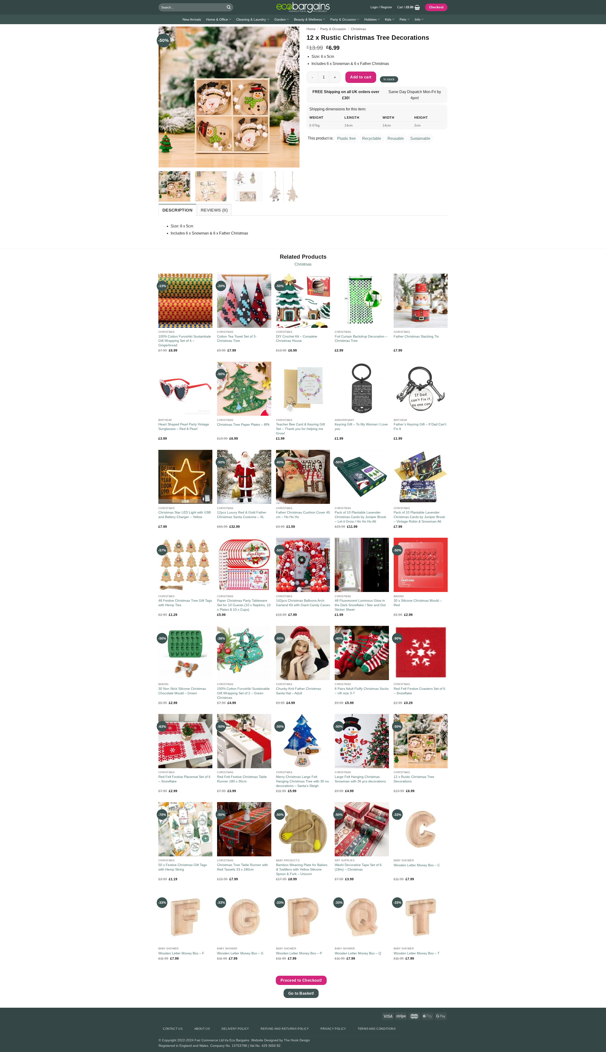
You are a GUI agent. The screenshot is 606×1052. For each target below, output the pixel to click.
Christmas (358, 29)
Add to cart (360, 77)
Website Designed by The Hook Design (280, 1040)
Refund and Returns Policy (285, 1028)
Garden (280, 19)
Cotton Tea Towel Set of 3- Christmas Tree (237, 338)
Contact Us (173, 1028)
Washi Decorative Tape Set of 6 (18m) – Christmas (358, 867)
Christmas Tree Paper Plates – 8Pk (243, 424)
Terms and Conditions (377, 1028)
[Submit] (229, 7)
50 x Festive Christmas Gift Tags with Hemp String (182, 867)
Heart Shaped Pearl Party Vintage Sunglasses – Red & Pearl (183, 426)
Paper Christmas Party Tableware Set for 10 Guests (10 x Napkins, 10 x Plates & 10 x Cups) (244, 605)
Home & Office (217, 19)
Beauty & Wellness (308, 19)
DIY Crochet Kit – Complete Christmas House (296, 338)
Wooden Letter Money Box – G (240, 953)
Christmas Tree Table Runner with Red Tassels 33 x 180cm (242, 867)
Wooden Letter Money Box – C (417, 865)
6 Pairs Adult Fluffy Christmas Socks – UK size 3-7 (362, 691)
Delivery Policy (235, 1028)
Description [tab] (177, 210)
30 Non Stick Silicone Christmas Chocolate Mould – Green (182, 691)
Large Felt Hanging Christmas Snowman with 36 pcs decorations (360, 779)
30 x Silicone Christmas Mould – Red (418, 603)
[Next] (290, 97)
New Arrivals (192, 19)
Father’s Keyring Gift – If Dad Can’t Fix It (420, 426)
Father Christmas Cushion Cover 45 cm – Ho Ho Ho (303, 514)
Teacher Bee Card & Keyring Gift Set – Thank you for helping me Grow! (300, 428)
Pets (403, 19)
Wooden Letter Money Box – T (417, 953)
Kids (388, 19)
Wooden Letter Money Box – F (181, 953)
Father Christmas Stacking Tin (416, 336)
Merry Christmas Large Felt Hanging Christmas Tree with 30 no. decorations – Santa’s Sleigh (303, 781)
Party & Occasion (343, 19)
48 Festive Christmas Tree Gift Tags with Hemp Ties (185, 603)
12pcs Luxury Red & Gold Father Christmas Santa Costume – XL (241, 514)
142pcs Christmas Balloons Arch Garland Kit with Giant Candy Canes (303, 603)
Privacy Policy (333, 1028)
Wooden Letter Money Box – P (299, 953)
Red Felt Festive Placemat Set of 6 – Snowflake (184, 779)
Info (417, 19)
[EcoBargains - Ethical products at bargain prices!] (303, 7)
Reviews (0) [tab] (214, 210)
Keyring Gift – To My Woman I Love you (361, 426)
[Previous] (167, 97)
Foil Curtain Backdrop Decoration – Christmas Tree (361, 338)
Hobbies (370, 19)
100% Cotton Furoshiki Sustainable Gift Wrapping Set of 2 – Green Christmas (243, 693)
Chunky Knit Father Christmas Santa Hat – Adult (298, 691)
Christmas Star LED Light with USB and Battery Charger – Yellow (184, 514)
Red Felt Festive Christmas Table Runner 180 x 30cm (242, 779)
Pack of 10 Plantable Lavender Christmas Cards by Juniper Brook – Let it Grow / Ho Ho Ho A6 (360, 516)
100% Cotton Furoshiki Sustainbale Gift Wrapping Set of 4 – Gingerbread (184, 340)
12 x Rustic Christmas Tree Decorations (414, 779)
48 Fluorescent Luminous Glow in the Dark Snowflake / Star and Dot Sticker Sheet (360, 605)
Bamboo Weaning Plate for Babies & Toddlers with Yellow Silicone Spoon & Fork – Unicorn (301, 869)
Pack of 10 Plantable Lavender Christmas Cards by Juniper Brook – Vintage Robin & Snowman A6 (419, 516)
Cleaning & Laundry (251, 19)
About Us (202, 1028)
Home (311, 29)
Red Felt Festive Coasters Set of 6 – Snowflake (419, 691)
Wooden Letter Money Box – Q (358, 953)
